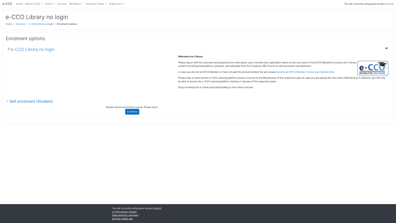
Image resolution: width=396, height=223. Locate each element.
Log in (389, 3)
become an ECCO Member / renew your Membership (305, 71)
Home (19, 3)
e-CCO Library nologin (41, 23)
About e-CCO (33, 3)
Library (49, 3)
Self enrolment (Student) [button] (31, 101)
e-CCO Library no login (32, 49)
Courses (62, 3)
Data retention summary (125, 215)
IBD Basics (75, 3)
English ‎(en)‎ (116, 3)
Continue (132, 111)
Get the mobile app (122, 218)
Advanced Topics (95, 3)
